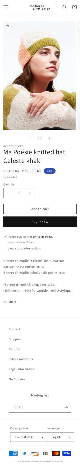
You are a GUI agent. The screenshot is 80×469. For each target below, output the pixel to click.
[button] (5, 7)
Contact (14, 329)
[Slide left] (30, 138)
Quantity (8, 184)
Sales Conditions (21, 359)
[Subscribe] (66, 407)
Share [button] (12, 302)
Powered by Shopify (52, 461)
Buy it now (40, 222)
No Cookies (17, 379)
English (56, 437)
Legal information (22, 369)
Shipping (15, 339)
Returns (14, 349)
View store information (24, 248)
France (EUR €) (24, 437)
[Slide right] (50, 138)
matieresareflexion (34, 461)
